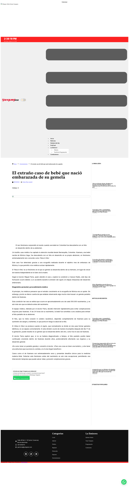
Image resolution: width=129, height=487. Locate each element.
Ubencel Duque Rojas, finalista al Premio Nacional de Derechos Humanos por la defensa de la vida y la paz (104, 185)
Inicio (52, 138)
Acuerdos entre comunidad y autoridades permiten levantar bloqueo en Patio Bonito (101, 211)
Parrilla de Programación (60, 152)
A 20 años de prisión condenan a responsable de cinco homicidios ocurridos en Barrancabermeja (102, 261)
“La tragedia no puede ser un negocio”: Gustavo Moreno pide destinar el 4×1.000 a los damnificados (104, 236)
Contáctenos (54, 154)
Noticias (53, 141)
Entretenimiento (24, 164)
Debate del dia (54, 143)
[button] (86, 89)
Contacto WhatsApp (24, 378)
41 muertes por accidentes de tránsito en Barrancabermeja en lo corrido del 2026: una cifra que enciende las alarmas (103, 371)
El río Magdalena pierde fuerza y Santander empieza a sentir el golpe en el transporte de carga (104, 286)
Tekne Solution (24, 462)
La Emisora (53, 147)
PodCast (53, 145)
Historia (56, 150)
